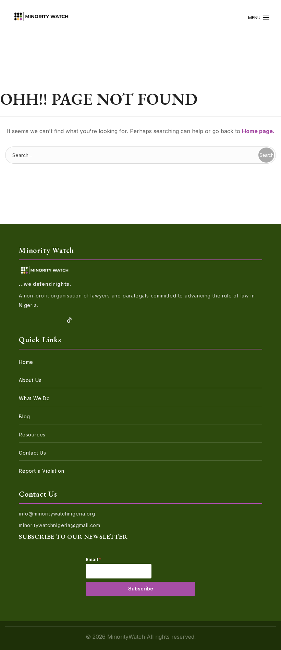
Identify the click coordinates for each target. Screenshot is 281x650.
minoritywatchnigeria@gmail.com (59, 525)
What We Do (34, 398)
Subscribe (140, 588)
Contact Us (32, 453)
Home (26, 362)
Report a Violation (41, 471)
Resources (32, 434)
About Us (30, 380)
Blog (24, 416)
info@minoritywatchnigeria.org (57, 514)
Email (93, 559)
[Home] (41, 17)
